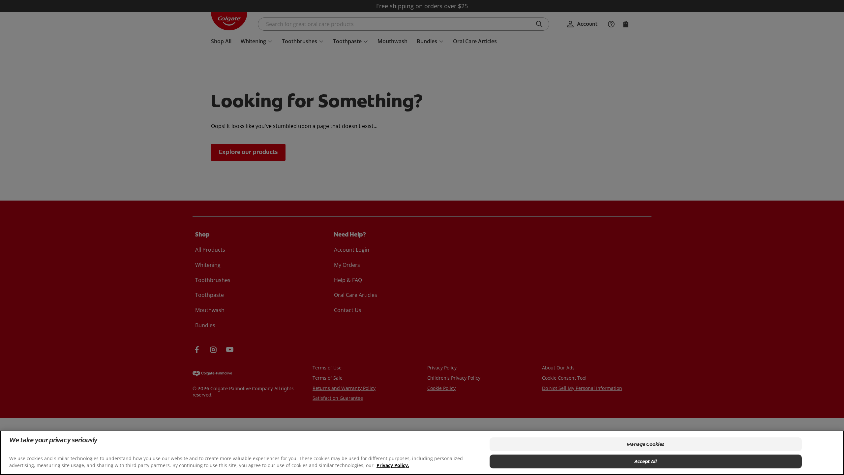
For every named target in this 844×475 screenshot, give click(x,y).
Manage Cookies (645, 444)
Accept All (645, 461)
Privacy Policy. (393, 465)
